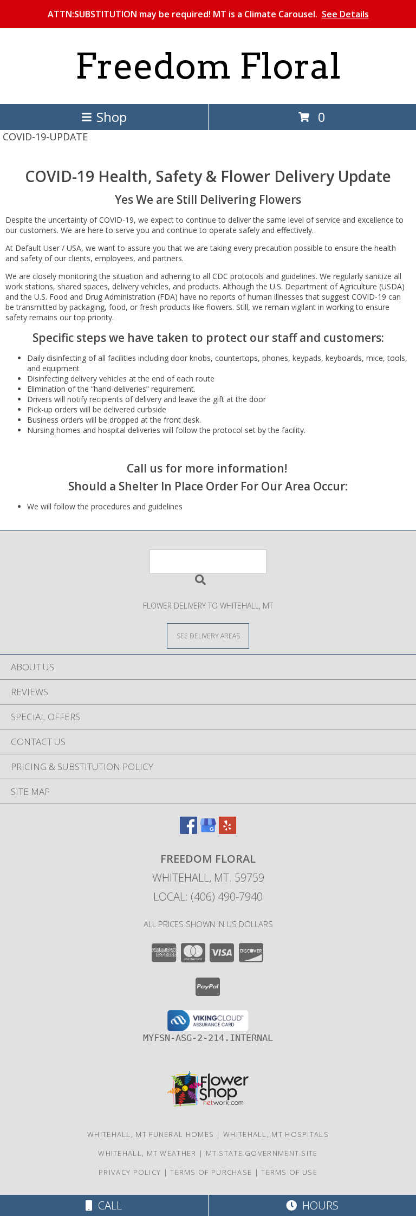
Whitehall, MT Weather (147, 1153)
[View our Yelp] (227, 830)
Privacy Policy (130, 1172)
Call (107, 1205)
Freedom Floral (208, 66)
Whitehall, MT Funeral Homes (150, 1134)
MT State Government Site (262, 1153)
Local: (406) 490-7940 (208, 896)
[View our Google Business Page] (208, 830)
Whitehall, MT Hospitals (276, 1134)
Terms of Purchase (211, 1172)
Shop (111, 117)
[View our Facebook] (188, 830)
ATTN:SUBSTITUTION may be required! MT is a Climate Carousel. (208, 14)
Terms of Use (289, 1172)
